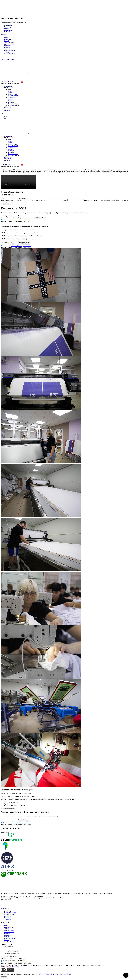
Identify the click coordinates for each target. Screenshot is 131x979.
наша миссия (8, 109)
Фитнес (6, 52)
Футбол (6, 49)
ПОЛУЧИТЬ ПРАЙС (40, 218)
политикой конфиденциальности (21, 219)
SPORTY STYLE (9, 53)
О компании (8, 25)
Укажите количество (121, 200)
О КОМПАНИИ (9, 914)
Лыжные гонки (9, 42)
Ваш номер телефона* (39, 200)
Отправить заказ (5, 204)
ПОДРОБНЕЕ (5, 908)
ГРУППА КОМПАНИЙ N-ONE (10, 967)
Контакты (7, 31)
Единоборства (8, 39)
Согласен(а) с (17, 219)
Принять (3, 977)
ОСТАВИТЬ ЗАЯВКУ (23, 821)
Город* (65, 200)
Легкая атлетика (9, 44)
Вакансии (8, 919)
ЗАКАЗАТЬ (21, 960)
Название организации (91, 200)
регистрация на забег (7, 59)
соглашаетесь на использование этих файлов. (57, 974)
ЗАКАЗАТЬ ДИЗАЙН (23, 244)
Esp (5, 118)
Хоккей (6, 41)
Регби (6, 37)
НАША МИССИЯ (10, 913)
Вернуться (4, 34)
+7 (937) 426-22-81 (12, 951)
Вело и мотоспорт (9, 50)
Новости (7, 28)
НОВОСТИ (7, 107)
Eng (5, 116)
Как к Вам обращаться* (8, 200)
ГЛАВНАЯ (7, 911)
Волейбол (7, 47)
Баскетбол (7, 45)
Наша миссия (8, 30)
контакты (7, 110)
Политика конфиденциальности (17, 908)
